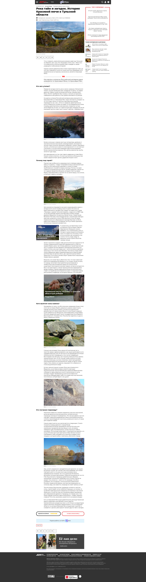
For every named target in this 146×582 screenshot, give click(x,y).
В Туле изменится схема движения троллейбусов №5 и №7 (97, 35)
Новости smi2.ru (41, 549)
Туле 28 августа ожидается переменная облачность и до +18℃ (97, 23)
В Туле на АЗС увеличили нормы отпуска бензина (97, 11)
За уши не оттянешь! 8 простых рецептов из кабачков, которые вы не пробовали (101, 60)
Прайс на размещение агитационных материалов (70, 555)
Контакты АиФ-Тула (51, 555)
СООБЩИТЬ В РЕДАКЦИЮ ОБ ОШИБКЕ (92, 555)
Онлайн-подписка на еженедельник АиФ (81, 554)
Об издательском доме (52, 554)
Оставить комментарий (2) (73, 513)
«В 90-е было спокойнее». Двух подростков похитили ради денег (100, 44)
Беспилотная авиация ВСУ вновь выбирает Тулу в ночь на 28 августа (98, 17)
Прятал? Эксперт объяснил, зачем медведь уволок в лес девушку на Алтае (100, 65)
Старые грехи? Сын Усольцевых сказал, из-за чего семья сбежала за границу (100, 70)
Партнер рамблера (59, 576)
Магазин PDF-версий (64, 554)
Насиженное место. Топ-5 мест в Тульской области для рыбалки (62, 292)
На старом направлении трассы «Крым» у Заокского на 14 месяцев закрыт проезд (97, 30)
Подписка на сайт (97, 554)
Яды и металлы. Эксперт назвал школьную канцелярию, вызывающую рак (99, 50)
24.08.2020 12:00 (40, 6)
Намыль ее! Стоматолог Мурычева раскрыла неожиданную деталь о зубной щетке (100, 55)
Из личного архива (40, 53)
